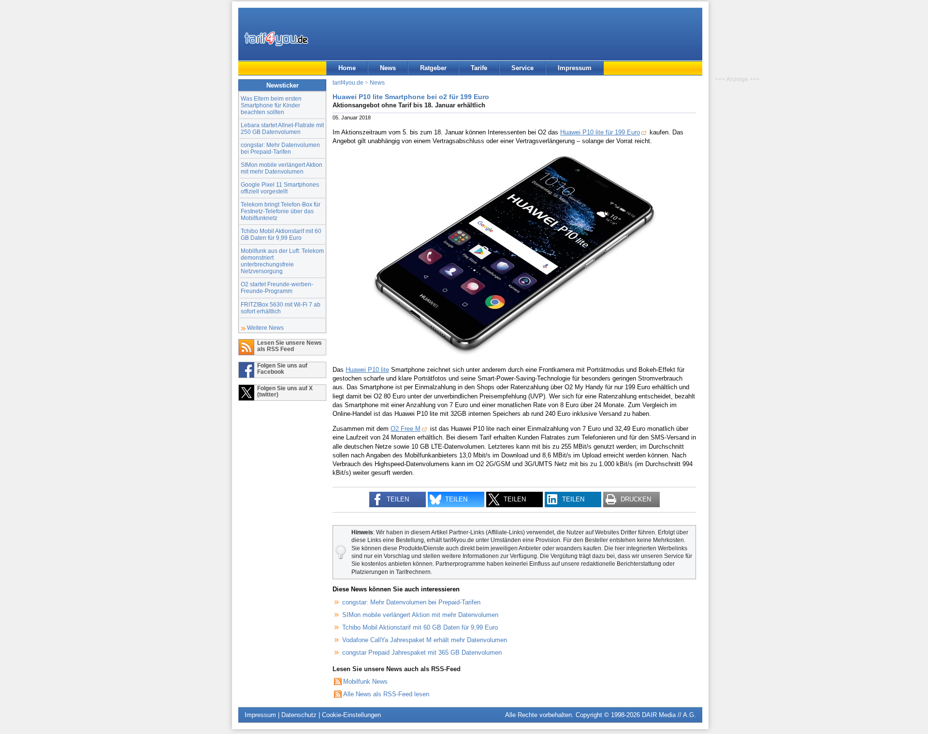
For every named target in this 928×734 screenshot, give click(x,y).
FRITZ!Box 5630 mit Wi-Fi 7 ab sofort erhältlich (280, 307)
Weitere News (265, 327)
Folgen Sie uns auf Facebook (282, 368)
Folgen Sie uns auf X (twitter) (285, 391)
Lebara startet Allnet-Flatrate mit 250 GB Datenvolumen (282, 128)
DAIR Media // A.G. (669, 715)
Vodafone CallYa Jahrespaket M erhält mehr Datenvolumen (424, 640)
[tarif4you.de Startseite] (276, 38)
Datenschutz (299, 715)
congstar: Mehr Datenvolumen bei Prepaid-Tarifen (280, 148)
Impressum (575, 68)
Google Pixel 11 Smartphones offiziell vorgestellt (280, 187)
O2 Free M (405, 428)
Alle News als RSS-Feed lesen (386, 694)
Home (347, 68)
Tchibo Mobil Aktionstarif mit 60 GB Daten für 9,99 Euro (281, 234)
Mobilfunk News (365, 681)
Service (522, 68)
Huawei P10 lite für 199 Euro (600, 132)
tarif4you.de (348, 82)
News (388, 68)
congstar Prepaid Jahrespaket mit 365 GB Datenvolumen (422, 652)
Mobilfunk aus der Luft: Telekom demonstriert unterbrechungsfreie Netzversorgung (282, 261)
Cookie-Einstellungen (351, 715)
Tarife (479, 68)
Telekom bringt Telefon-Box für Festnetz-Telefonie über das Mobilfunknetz (280, 211)
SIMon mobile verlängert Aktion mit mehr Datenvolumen (281, 168)
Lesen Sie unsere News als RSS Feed (289, 345)
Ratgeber (433, 68)
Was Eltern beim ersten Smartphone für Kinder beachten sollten (271, 105)
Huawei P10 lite (367, 369)
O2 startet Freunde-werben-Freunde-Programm (277, 287)
